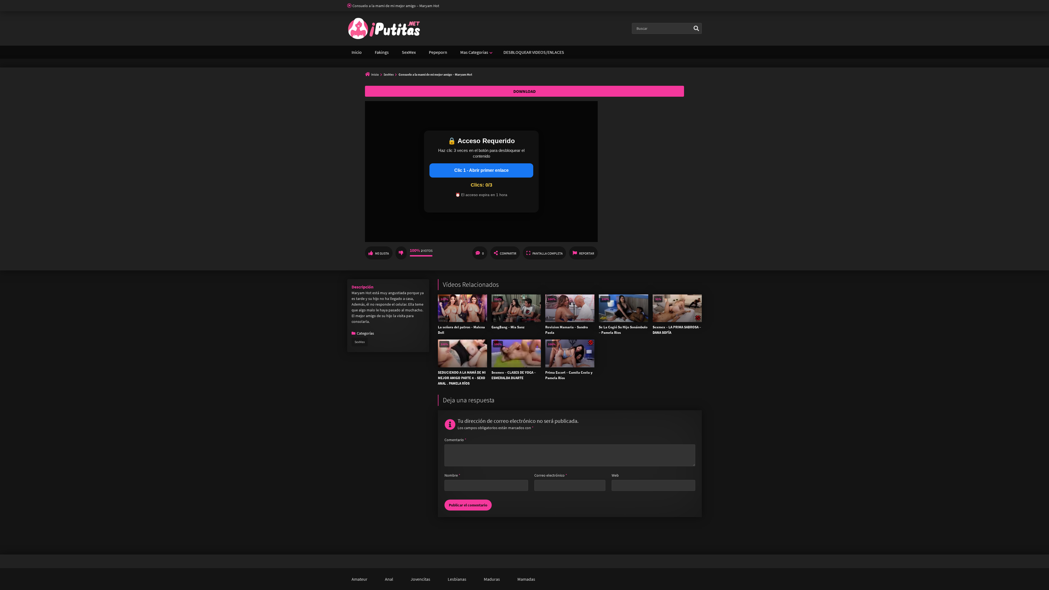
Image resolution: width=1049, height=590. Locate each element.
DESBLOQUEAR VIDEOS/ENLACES (533, 52)
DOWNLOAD (524, 91)
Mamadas (526, 579)
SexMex (409, 52)
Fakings (382, 52)
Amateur (359, 579)
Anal (389, 579)
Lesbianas (457, 579)
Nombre (452, 475)
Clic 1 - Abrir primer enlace (481, 170)
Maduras (492, 579)
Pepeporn (438, 52)
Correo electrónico (550, 475)
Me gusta (382, 253)
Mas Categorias (474, 52)
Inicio (357, 52)
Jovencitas (420, 579)
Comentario (455, 439)
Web (615, 475)
